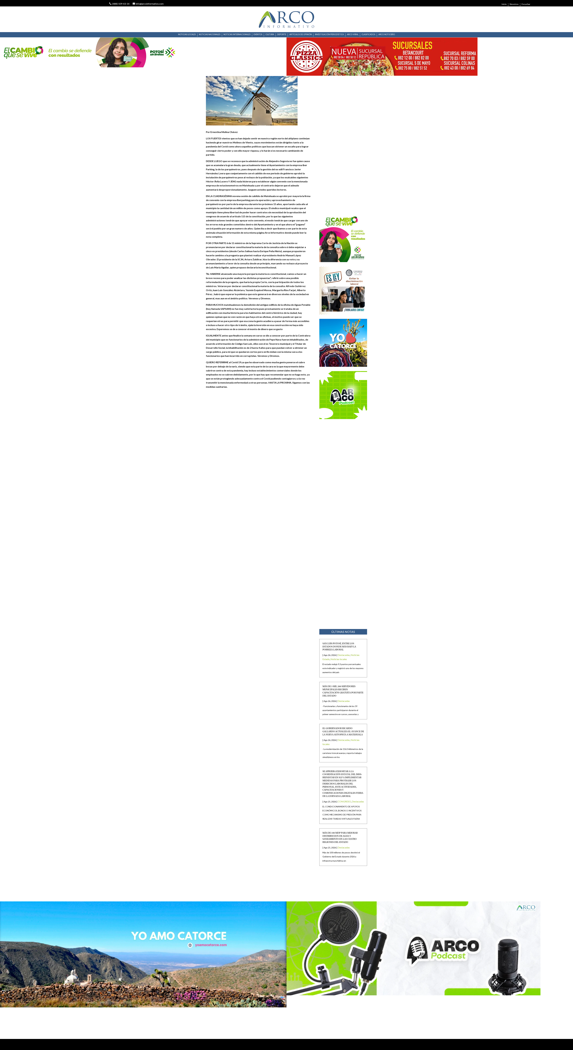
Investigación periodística (329, 34)
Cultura (269, 34)
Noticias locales (187, 34)
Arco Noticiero (386, 34)
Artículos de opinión (300, 34)
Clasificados (368, 34)
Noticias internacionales (237, 34)
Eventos (258, 34)
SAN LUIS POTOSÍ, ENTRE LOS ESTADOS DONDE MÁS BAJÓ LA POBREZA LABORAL (339, 646)
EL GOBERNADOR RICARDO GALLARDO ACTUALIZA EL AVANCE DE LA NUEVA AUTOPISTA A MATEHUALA (343, 731)
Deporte (281, 34)
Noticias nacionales (209, 34)
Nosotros (514, 4)
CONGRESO (344, 801)
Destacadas (344, 655)
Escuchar (526, 4)
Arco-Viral (352, 34)
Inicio (504, 4)
